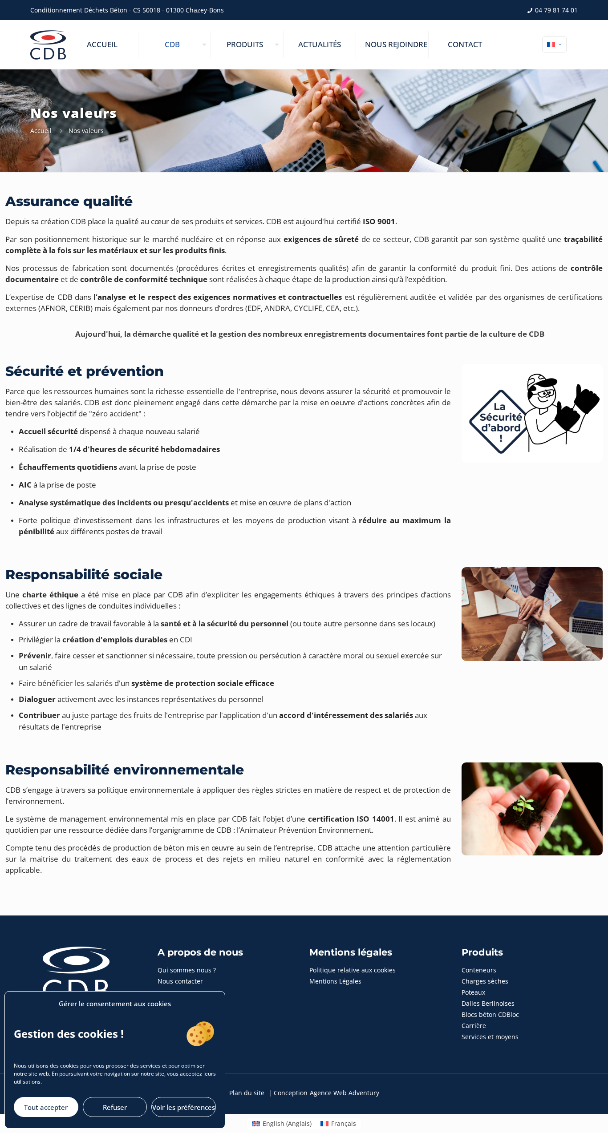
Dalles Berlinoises (488, 1003)
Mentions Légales (335, 981)
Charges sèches (485, 981)
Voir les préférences (183, 1107)
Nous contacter (180, 981)
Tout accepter (46, 1107)
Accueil (41, 130)
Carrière (474, 1025)
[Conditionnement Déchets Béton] (48, 44)
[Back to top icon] (565, 1114)
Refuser (115, 1107)
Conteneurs (479, 970)
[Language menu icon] (554, 44)
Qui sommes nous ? (187, 970)
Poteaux (473, 992)
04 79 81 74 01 (555, 10)
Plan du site (246, 1093)
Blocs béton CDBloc (490, 1014)
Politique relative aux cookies (352, 970)
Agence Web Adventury (344, 1093)
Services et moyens (490, 1036)
